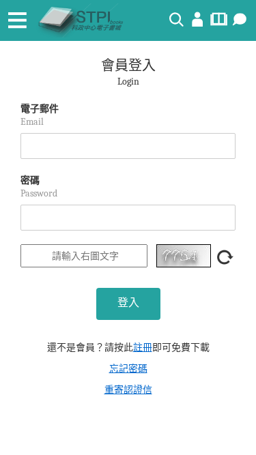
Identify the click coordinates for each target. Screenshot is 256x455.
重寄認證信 (128, 390)
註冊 (142, 347)
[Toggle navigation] (17, 20)
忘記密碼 (128, 369)
